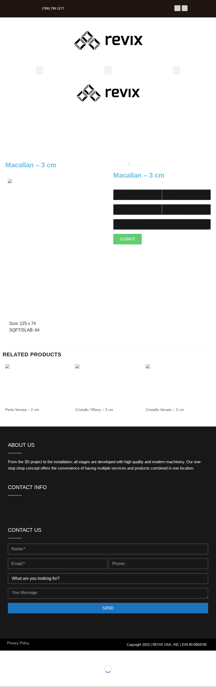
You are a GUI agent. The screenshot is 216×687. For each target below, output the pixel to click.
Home (119, 164)
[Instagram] (185, 8)
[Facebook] (177, 8)
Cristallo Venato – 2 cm (165, 410)
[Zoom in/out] (5, 656)
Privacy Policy (18, 643)
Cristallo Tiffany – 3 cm (94, 410)
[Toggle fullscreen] (21, 656)
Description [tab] (95, 310)
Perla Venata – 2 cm (22, 410)
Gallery (157, 126)
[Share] (36, 656)
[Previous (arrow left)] (5, 678)
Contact (157, 138)
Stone (155, 102)
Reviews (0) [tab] (122, 310)
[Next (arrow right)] (21, 678)
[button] (39, 70)
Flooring (158, 90)
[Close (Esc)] (51, 656)
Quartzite (144, 164)
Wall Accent (161, 114)
